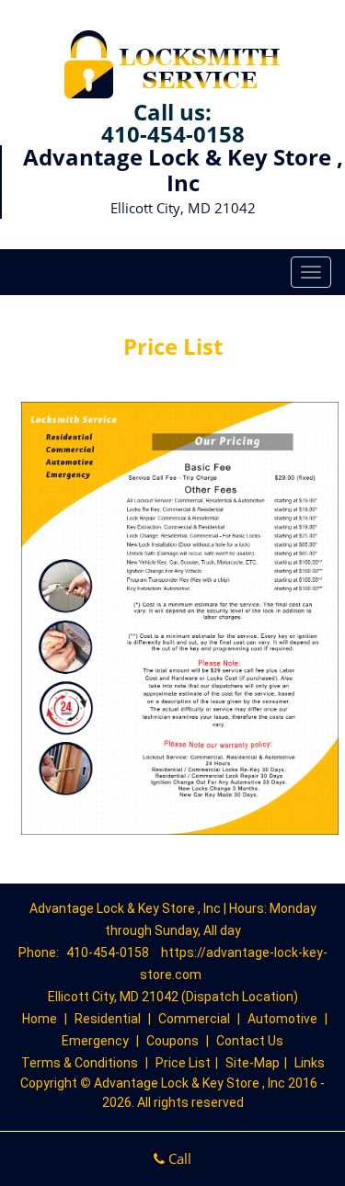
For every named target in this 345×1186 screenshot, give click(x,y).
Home (39, 1018)
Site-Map (252, 1062)
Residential (108, 1018)
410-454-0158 (173, 134)
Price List (183, 1062)
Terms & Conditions (79, 1062)
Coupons (172, 1040)
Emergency (95, 1040)
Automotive (282, 1018)
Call (178, 1158)
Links (309, 1062)
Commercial (194, 1018)
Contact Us (249, 1040)
